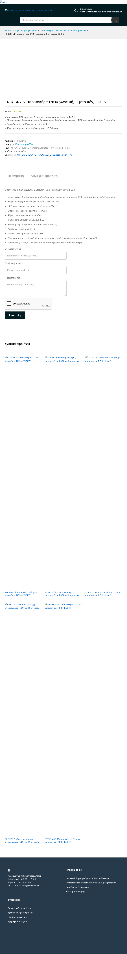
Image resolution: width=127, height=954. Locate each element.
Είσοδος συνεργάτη (17, 917)
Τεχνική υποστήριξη (75, 891)
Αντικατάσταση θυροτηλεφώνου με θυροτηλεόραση (91, 882)
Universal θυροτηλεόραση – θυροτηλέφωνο (87, 878)
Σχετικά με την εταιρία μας (20, 912)
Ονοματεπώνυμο (13, 249)
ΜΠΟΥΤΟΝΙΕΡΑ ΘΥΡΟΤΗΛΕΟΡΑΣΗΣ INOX (32, 148)
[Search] (115, 20)
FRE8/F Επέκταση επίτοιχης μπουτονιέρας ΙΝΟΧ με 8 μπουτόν (62, 593)
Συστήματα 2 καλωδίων (77, 887)
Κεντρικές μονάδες (24, 144)
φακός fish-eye (62, 148)
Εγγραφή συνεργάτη (18, 921)
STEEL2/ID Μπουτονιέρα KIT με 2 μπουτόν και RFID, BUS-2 (102, 593)
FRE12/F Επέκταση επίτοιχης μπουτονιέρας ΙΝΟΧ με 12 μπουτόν (22, 840)
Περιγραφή (16, 175)
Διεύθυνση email (13, 263)
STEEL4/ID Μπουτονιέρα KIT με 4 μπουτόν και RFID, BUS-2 (62, 840)
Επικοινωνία (86, 9)
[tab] (16, 177)
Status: (8, 111)
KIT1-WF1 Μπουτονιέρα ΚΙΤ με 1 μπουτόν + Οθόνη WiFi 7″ (21, 593)
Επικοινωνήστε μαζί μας (19, 908)
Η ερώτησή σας (12, 278)
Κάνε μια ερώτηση (44, 175)
